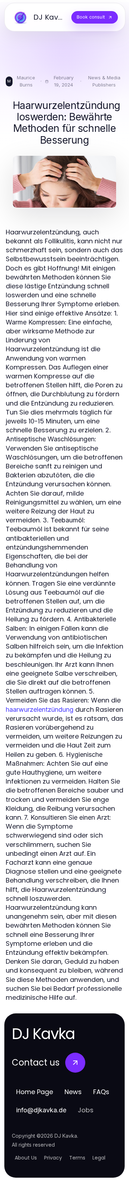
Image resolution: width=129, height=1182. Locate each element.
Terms (77, 1157)
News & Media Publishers (104, 81)
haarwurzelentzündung (39, 709)
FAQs (101, 1091)
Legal (98, 1157)
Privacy (53, 1157)
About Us (26, 1157)
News (73, 1091)
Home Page (34, 1091)
